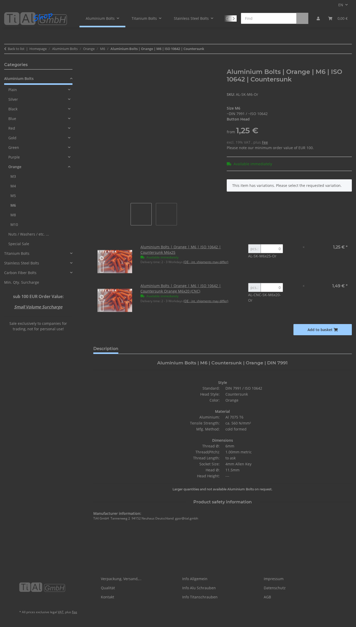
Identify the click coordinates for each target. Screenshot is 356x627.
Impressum (274, 578)
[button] (318, 18)
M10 (14, 224)
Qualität (108, 587)
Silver (13, 99)
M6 (13, 205)
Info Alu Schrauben (199, 587)
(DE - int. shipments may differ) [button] (205, 262)
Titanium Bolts (16, 253)
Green (13, 147)
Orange (14, 166)
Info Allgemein (194, 578)
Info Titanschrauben (200, 596)
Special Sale (18, 243)
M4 (13, 185)
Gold (12, 137)
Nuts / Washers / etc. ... (28, 234)
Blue (12, 118)
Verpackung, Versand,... (121, 578)
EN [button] (340, 4)
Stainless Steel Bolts (21, 263)
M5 (13, 195)
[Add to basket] (97, 65)
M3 (13, 176)
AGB (267, 596)
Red (11, 128)
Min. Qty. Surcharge (21, 282)
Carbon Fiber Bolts (20, 272)
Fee (265, 142)
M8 (13, 214)
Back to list (16, 48)
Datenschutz (275, 587)
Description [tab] (105, 348)
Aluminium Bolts (19, 78)
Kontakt (107, 596)
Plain (12, 89)
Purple (14, 157)
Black (12, 108)
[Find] (302, 18)
